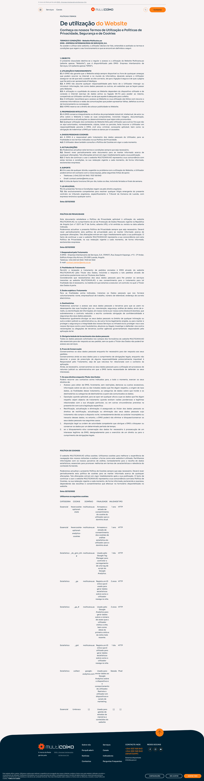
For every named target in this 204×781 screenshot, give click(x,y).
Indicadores (108, 756)
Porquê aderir (88, 750)
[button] (40, 9)
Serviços (50, 10)
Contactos (158, 10)
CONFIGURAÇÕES (154, 776)
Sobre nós (86, 745)
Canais (59, 10)
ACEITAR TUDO (192, 776)
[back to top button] (160, 733)
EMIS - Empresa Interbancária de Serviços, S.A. (72, 2)
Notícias (85, 756)
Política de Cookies (14, 778)
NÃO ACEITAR (174, 776)
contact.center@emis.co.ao (81, 178)
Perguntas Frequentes (112, 761)
